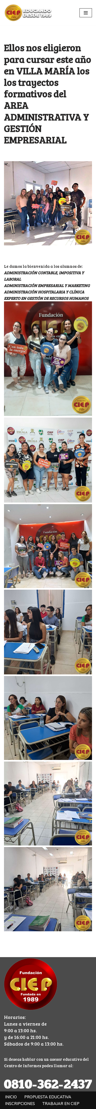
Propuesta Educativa (47, 1097)
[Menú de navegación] (85, 12)
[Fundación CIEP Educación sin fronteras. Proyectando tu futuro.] (28, 13)
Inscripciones (20, 1103)
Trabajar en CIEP (60, 1103)
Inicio (11, 1097)
